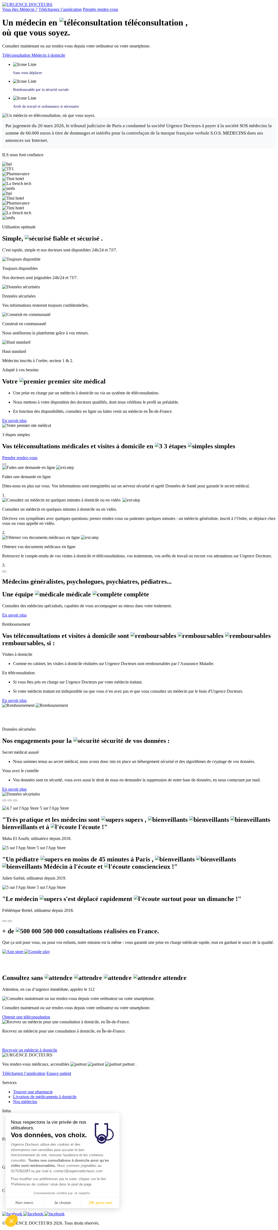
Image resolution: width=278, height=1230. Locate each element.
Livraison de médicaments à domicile (45, 1096)
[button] (11, 1220)
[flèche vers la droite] (10, 921)
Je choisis (62, 1202)
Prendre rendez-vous (100, 9)
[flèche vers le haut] (4, 464)
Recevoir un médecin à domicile (29, 1050)
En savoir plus (14, 420)
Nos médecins (25, 1101)
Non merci (24, 1202)
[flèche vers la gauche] (4, 921)
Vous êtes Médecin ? (19, 9)
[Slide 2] (10, 800)
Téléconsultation (16, 55)
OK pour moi (100, 1202)
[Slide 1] (4, 800)
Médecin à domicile (48, 55)
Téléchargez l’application (60, 9)
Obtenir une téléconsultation (26, 1017)
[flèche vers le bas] (4, 571)
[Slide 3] (15, 800)
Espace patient (58, 1073)
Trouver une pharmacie (33, 1092)
